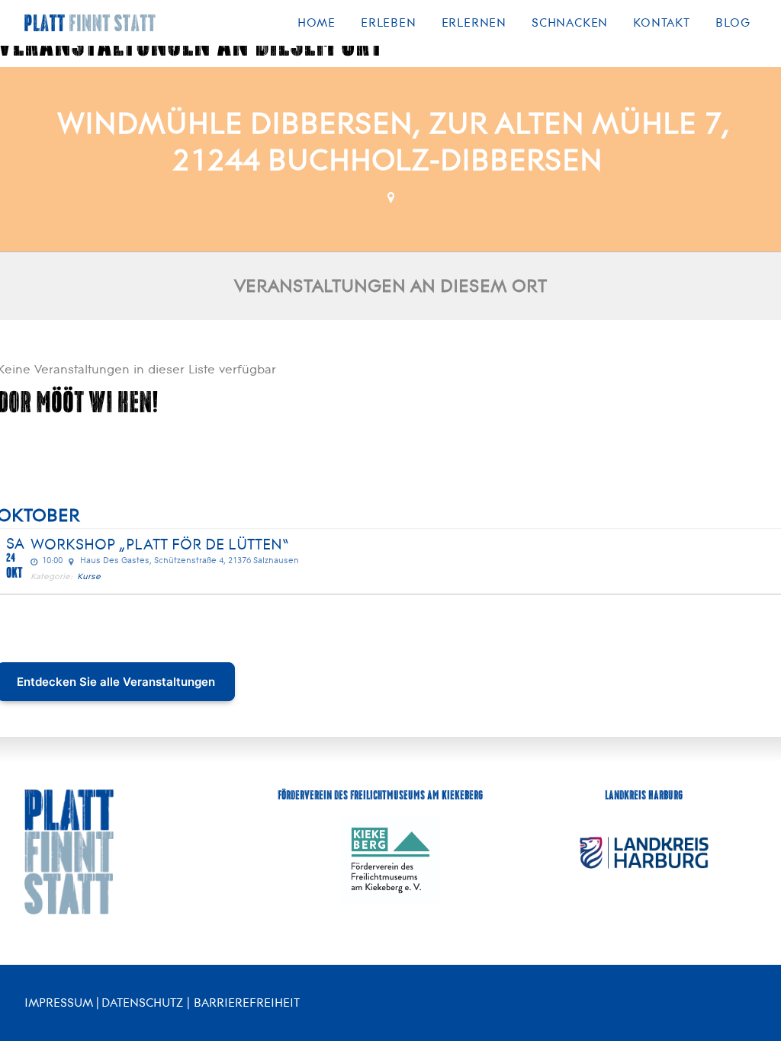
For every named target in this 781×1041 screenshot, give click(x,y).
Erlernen (474, 22)
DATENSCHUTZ (142, 1002)
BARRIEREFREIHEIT (247, 1002)
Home (316, 22)
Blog (732, 22)
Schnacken (570, 22)
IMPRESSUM (58, 1002)
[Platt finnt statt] (90, 23)
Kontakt (661, 22)
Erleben (388, 22)
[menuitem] (321, 23)
